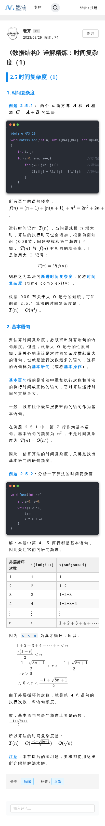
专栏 (38, 7)
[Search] (55, 7)
